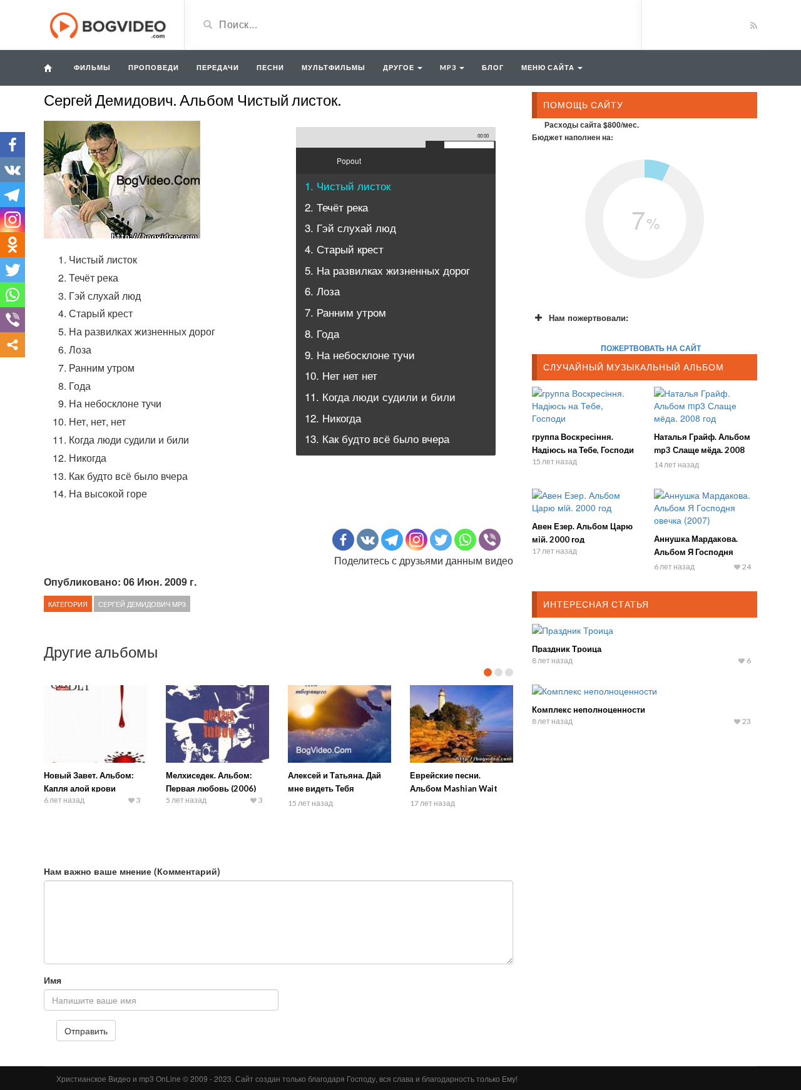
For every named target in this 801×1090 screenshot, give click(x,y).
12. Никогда (333, 417)
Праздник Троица (566, 649)
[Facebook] (343, 540)
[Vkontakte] (368, 540)
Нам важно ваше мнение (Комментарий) (132, 871)
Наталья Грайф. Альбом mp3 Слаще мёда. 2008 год (702, 450)
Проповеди (153, 67)
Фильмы (92, 67)
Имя (52, 980)
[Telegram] (392, 540)
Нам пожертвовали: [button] (588, 317)
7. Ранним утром (345, 312)
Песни (270, 67)
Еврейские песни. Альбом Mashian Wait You (453, 788)
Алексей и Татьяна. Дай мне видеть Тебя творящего (334, 788)
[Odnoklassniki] (12, 244)
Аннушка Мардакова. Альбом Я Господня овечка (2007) (696, 552)
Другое (399, 67)
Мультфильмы (333, 67)
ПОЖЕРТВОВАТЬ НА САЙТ (651, 348)
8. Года (322, 333)
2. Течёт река (336, 207)
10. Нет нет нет (341, 375)
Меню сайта (548, 67)
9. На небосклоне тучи (360, 354)
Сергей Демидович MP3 (142, 604)
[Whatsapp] (465, 540)
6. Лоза (322, 290)
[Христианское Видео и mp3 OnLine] (109, 24)
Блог (493, 67)
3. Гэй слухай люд (350, 227)
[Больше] (12, 344)
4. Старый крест (344, 249)
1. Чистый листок (347, 185)
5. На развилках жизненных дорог (387, 270)
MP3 (449, 67)
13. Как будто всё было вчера (377, 438)
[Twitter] (441, 540)
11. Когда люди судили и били (380, 396)
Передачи (217, 67)
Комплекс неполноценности (588, 710)
